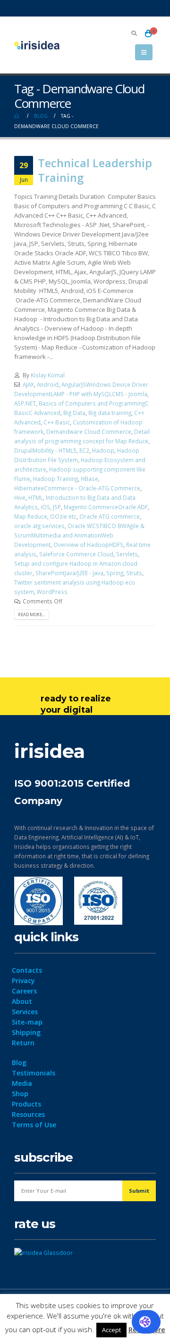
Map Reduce (30, 516)
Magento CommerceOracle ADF (106, 507)
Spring (114, 573)
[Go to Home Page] (17, 116)
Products (26, 1103)
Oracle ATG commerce (109, 516)
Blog (19, 1062)
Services (25, 1011)
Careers (24, 990)
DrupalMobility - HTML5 (45, 450)
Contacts (27, 970)
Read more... (31, 614)
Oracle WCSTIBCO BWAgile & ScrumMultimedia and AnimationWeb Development (79, 535)
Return (23, 1042)
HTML (35, 497)
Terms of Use (34, 1124)
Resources (28, 1114)
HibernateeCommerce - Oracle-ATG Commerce (77, 488)
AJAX (28, 384)
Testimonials (33, 1072)
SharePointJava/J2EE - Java (69, 573)
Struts (134, 573)
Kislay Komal (48, 375)
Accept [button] (111, 1330)
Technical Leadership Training (95, 170)
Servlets (127, 554)
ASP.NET (25, 403)
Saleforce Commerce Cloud (76, 554)
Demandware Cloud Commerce (88, 431)
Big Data (74, 412)
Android (48, 384)
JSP (57, 507)
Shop (20, 1093)
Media (22, 1083)
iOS (45, 507)
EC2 (84, 450)
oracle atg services (39, 525)
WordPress (52, 591)
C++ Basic (56, 422)
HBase (89, 478)
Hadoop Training (55, 478)
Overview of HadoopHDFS (88, 544)
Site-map (27, 1021)
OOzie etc (63, 516)
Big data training (109, 412)
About (22, 1001)
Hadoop (103, 450)
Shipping (26, 1032)
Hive (20, 497)
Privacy (23, 980)
